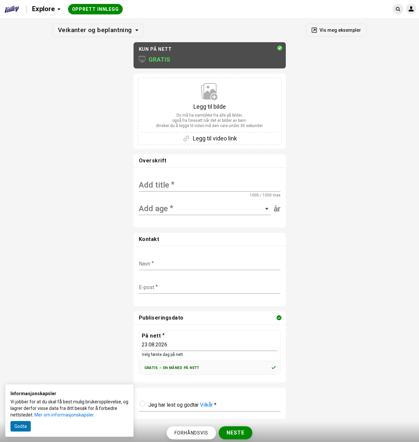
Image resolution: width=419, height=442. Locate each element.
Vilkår (206, 405)
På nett (151, 336)
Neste (236, 433)
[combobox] (140, 208)
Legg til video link (215, 138)
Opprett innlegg (95, 9)
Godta (20, 426)
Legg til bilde (209, 115)
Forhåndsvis (191, 432)
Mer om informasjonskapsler (64, 414)
